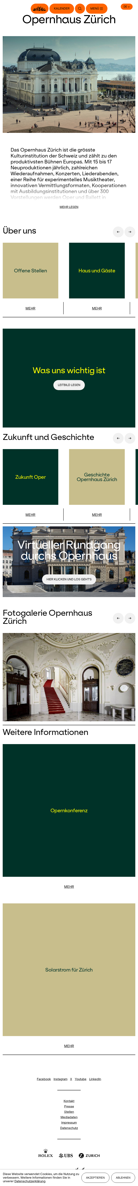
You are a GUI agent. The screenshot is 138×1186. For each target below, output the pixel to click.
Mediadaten (69, 1117)
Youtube (80, 1079)
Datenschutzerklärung (29, 1181)
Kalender (62, 8)
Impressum (69, 1122)
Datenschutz (69, 1128)
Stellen (69, 1112)
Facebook (44, 1079)
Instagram (60, 1079)
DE (125, 6)
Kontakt (69, 1101)
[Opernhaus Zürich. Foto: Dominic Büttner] (69, 677)
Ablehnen (123, 1177)
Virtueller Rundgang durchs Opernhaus (69, 550)
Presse (69, 1106)
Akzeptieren (95, 1177)
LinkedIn (95, 1079)
